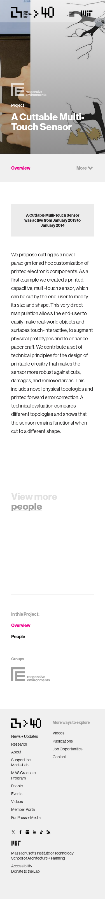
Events (16, 793)
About (16, 752)
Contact (59, 756)
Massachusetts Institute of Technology (42, 853)
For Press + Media (26, 817)
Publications (63, 741)
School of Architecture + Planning (38, 858)
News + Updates (24, 736)
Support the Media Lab (21, 762)
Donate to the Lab (25, 871)
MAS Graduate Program (23, 775)
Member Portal (23, 809)
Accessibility (21, 865)
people (26, 506)
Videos (17, 801)
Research (19, 744)
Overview (21, 625)
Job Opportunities (68, 748)
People (18, 636)
